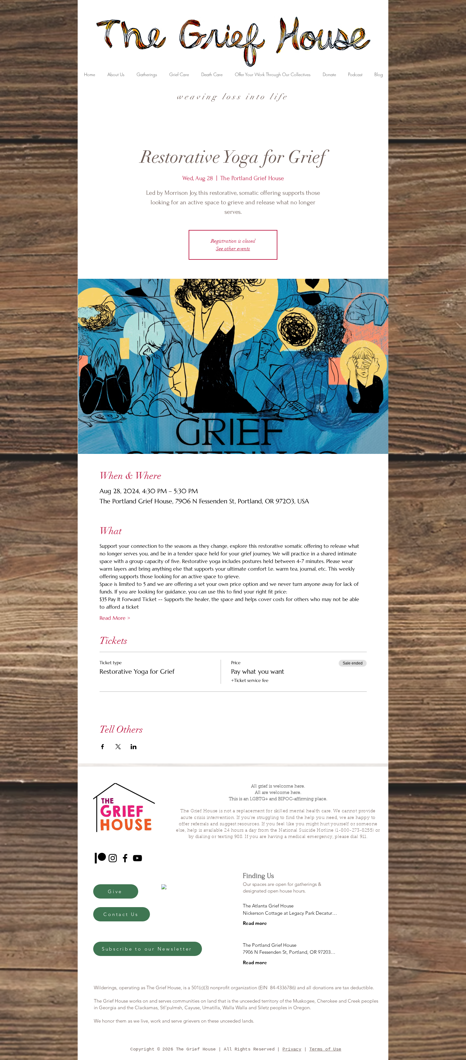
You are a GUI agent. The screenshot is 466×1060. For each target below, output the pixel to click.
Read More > (115, 618)
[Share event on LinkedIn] (134, 746)
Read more (255, 923)
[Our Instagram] (112, 858)
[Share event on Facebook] (103, 746)
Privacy (291, 1049)
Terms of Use (325, 1049)
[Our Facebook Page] (125, 858)
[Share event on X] (118, 746)
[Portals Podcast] (100, 858)
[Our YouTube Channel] (137, 858)
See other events (233, 248)
